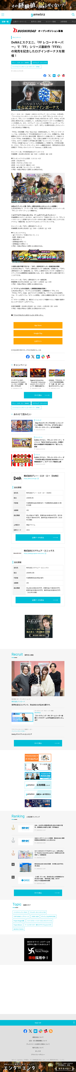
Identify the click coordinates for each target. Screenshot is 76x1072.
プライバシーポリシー (38, 1054)
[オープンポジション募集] (38, 30)
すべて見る (38, 395)
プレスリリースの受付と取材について (38, 1044)
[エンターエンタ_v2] (39, 626)
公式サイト (38, 341)
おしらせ (38, 1051)
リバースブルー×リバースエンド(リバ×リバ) (39, 921)
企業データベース (19, 21)
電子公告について (38, 1048)
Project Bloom (18, 925)
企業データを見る (38, 537)
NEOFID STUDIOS (19, 929)
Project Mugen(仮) (19, 921)
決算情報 (63, 21)
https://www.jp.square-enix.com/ (34, 553)
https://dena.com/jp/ (30, 478)
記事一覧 (5, 21)
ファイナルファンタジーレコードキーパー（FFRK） (26, 67)
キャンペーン (17, 37)
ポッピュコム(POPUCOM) (48, 916)
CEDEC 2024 (35, 916)
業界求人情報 (36, 21)
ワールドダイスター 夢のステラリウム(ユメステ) (38, 925)
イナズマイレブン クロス (20, 912)
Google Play (38, 333)
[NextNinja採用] (38, 949)
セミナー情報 (51, 21)
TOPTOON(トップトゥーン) (21, 916)
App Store (38, 325)
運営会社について (38, 1037)
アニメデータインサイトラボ (38, 912)
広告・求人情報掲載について (38, 1041)
